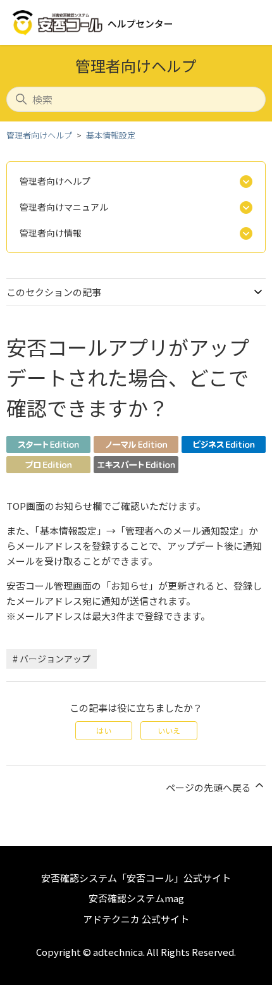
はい (103, 730)
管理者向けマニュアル (64, 207)
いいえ (169, 730)
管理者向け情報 (51, 232)
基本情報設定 (110, 135)
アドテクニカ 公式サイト (136, 919)
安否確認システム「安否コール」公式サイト (136, 877)
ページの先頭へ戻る (209, 787)
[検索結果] (48, 448)
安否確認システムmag (136, 898)
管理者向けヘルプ (39, 135)
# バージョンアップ (51, 658)
